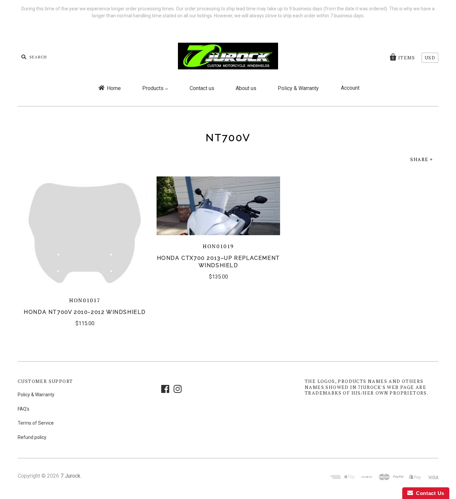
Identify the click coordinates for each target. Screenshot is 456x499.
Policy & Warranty (36, 394)
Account (350, 88)
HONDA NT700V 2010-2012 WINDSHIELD (85, 312)
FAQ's (23, 409)
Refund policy (32, 437)
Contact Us (428, 493)
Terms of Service (36, 423)
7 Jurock (70, 476)
